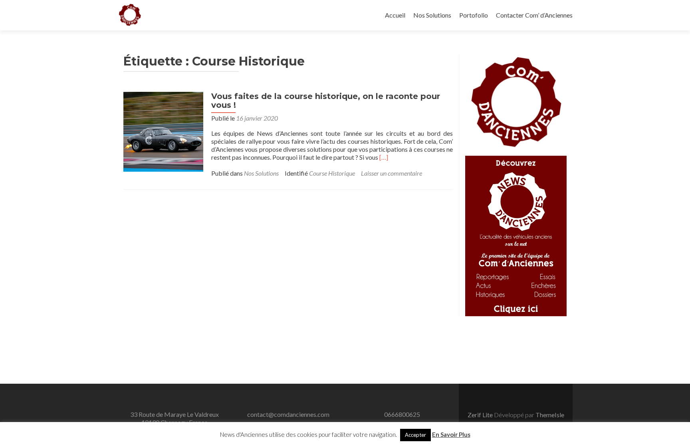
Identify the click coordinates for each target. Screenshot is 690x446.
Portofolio (473, 15)
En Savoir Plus (451, 434)
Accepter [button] (415, 435)
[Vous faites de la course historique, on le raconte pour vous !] (163, 131)
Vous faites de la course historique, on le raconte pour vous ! (325, 100)
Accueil (395, 15)
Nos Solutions (432, 15)
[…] (383, 157)
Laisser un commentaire (391, 173)
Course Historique (332, 173)
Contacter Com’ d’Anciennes (534, 15)
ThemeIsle (549, 414)
